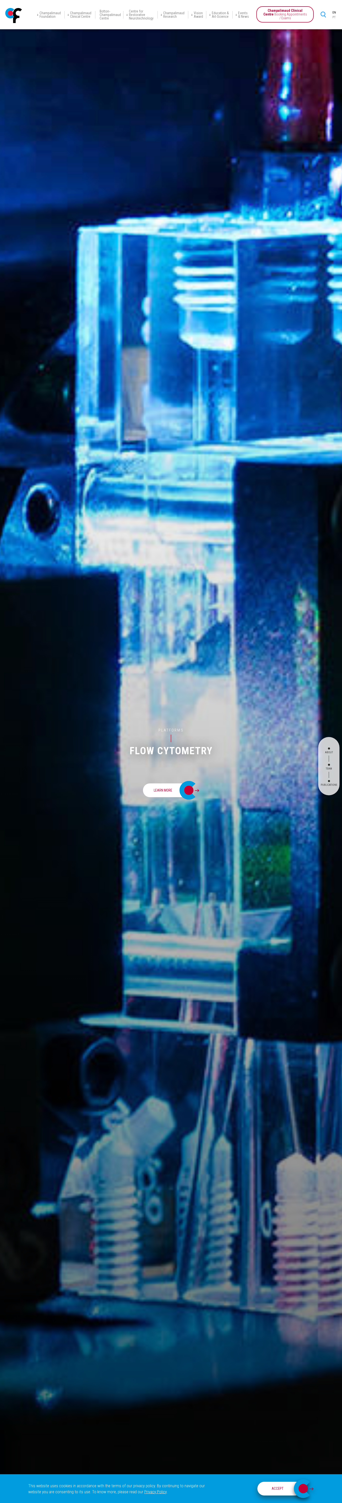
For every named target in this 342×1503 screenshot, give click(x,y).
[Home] (13, 15)
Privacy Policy (155, 1491)
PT (334, 17)
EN (334, 12)
